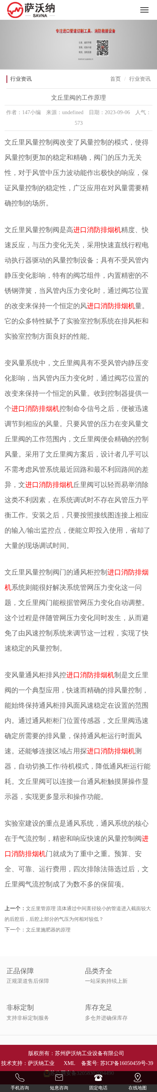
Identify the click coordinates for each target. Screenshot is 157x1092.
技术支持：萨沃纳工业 (27, 1063)
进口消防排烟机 (97, 230)
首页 (115, 79)
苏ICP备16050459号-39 (126, 1063)
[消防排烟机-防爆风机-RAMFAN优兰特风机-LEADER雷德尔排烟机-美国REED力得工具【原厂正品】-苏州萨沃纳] (31, 9)
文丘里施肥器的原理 (48, 930)
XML (69, 1063)
